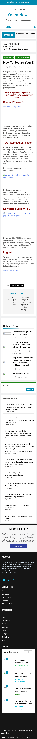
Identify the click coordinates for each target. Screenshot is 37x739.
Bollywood (19, 679)
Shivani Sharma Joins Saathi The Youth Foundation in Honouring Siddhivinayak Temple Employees (18, 407)
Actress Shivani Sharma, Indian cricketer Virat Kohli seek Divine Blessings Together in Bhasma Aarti (19, 420)
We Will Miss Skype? (20, 373)
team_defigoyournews (21, 351)
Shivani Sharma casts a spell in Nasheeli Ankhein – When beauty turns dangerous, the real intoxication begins (19, 462)
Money (17, 694)
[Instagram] (13, 580)
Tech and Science (22, 58)
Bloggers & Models (22, 666)
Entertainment (20, 682)
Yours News (19, 14)
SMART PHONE (9, 58)
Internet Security (17, 286)
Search (6, 385)
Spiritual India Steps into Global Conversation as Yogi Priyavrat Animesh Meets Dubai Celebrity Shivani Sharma (18, 433)
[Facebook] (4, 580)
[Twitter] (8, 580)
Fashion (18, 668)
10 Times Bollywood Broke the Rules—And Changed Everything (23, 703)
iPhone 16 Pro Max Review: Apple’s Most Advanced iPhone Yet (21, 344)
